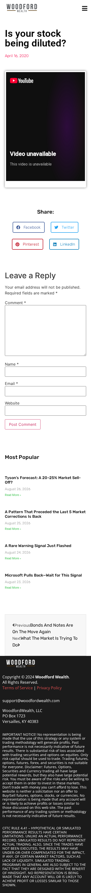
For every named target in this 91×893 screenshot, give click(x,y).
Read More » (13, 495)
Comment (15, 303)
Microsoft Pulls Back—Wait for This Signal (43, 575)
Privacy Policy (49, 687)
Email (11, 383)
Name (12, 364)
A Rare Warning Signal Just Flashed (38, 545)
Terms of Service (17, 687)
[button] (29, 227)
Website (12, 403)
